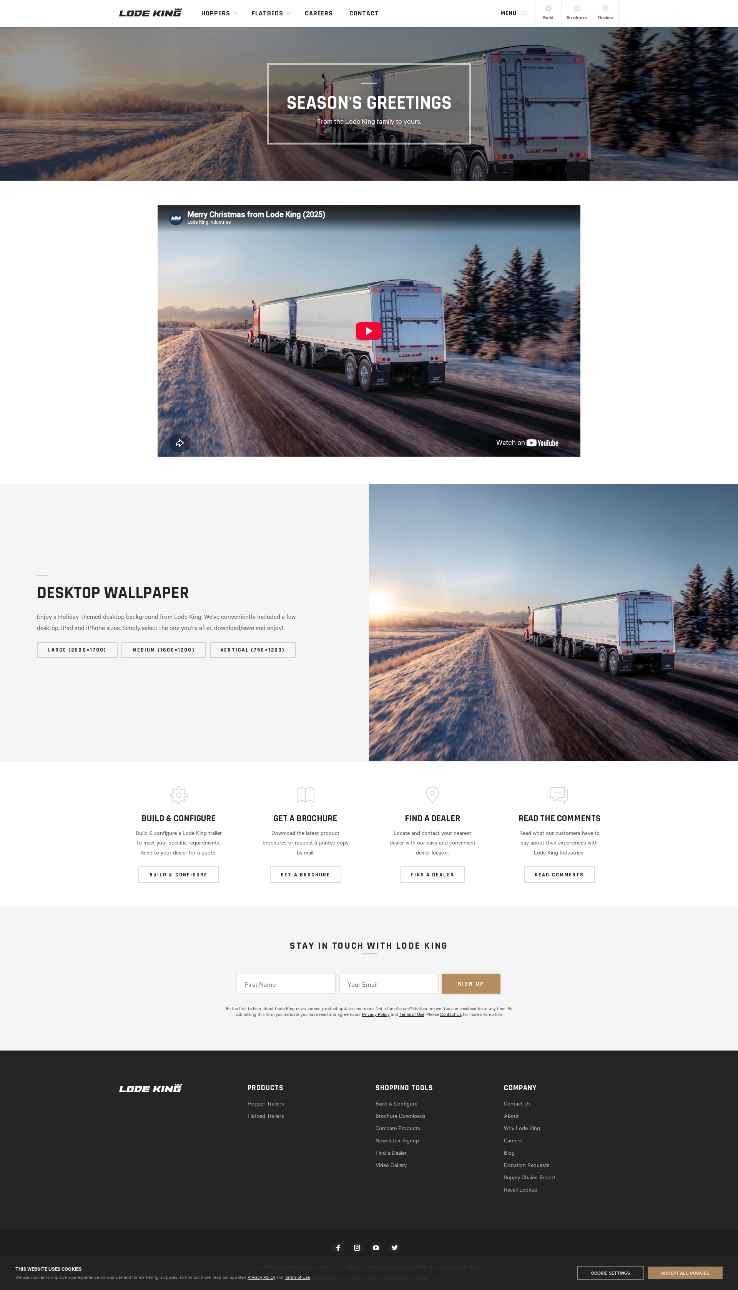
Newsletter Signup (397, 1140)
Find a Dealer (391, 1152)
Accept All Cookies (685, 1273)
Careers (319, 13)
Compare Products (398, 1128)
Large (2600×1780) (77, 650)
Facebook (338, 1248)
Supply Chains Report (529, 1177)
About (511, 1115)
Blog (509, 1152)
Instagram (357, 1248)
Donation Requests (527, 1165)
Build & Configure (396, 1103)
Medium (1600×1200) (164, 650)
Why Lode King (522, 1128)
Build (548, 17)
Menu (508, 13)
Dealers (605, 17)
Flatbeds (267, 13)
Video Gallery (391, 1165)
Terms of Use (297, 1277)
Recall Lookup (520, 1189)
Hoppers (215, 13)
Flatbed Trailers (266, 1115)
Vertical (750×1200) (253, 650)
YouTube (376, 1248)
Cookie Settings (610, 1273)
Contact (364, 13)
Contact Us (451, 1014)
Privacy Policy (261, 1277)
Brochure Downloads (401, 1115)
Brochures (577, 17)
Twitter (395, 1248)
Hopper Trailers (266, 1103)
